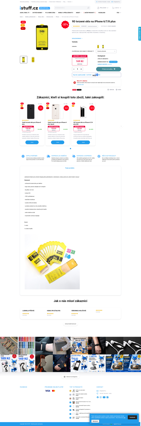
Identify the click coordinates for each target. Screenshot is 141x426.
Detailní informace (76, 38)
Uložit (75, 89)
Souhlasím (132, 417)
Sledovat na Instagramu (71, 376)
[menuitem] (25, 13)
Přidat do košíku (107, 69)
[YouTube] (104, 397)
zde (124, 417)
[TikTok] (107, 397)
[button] (70, 148)
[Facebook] (98, 397)
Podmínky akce (80, 84)
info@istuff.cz (103, 390)
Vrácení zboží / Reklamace (55, 1)
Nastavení (95, 421)
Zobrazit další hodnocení (70, 323)
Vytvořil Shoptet (106, 424)
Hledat (88, 7)
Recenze (69, 1)
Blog (64, 1)
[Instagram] (101, 397)
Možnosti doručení (105, 64)
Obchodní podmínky (24, 1)
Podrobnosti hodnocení (92, 26)
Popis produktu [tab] (69, 168)
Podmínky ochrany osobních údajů (39, 1)
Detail (32, 142)
